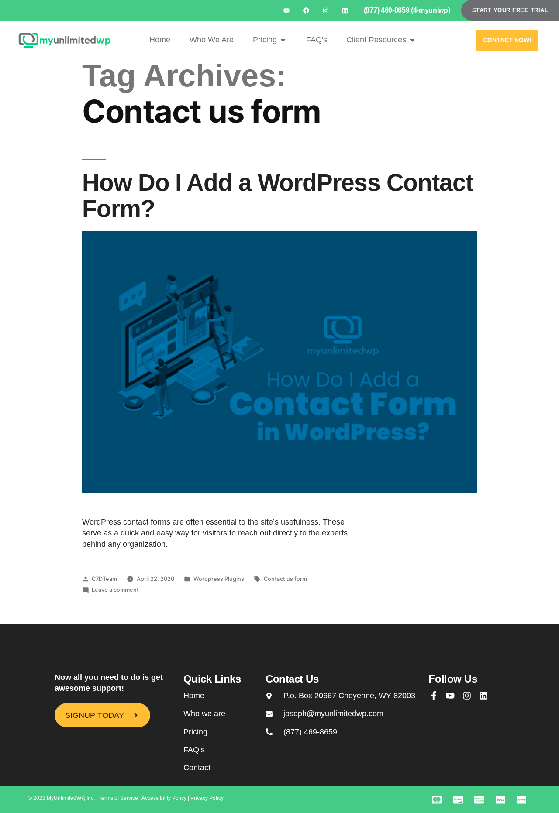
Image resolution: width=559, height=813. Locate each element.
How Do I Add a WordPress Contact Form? (277, 195)
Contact (196, 767)
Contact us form (285, 579)
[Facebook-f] (433, 695)
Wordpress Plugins (218, 579)
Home (193, 695)
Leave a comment (115, 590)
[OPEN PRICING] (283, 40)
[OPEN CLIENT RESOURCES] (412, 40)
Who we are (204, 713)
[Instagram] (325, 10)
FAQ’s (194, 749)
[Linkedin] (345, 10)
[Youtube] (287, 10)
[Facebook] (306, 10)
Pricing (195, 731)
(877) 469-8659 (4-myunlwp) (407, 10)
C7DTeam (104, 579)
